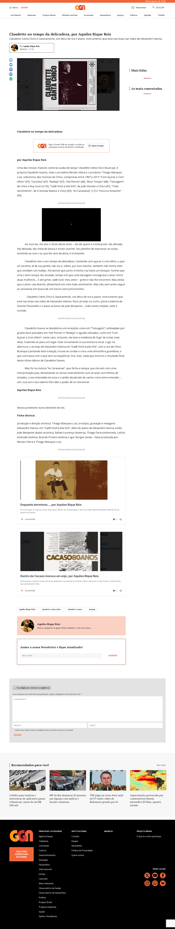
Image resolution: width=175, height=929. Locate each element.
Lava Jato (43, 878)
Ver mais (161, 765)
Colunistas (44, 845)
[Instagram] (147, 883)
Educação (43, 860)
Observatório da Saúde (50, 888)
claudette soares (75, 609)
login (23, 688)
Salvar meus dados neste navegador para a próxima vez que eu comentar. (44, 730)
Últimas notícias (69, 15)
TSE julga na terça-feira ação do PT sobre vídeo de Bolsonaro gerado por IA (106, 799)
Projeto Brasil (49, 15)
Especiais (31, 15)
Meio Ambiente (46, 883)
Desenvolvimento (47, 855)
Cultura (42, 850)
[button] (10, 60)
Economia (88, 15)
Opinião (147, 15)
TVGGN (161, 15)
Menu (15, 7)
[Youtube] (155, 875)
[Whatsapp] (155, 883)
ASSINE (24, 7)
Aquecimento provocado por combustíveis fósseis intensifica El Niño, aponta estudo (146, 800)
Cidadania (43, 841)
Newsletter (76, 845)
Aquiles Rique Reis (31, 46)
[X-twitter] (147, 875)
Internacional (45, 869)
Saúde (42, 911)
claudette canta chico (51, 609)
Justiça (120, 15)
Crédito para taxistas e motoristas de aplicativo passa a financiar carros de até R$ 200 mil (27, 800)
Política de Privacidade (82, 850)
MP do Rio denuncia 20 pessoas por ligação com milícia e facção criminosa (68, 799)
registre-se (44, 688)
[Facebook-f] (163, 875)
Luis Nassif (16, 15)
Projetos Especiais (47, 907)
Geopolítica (105, 15)
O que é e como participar (149, 836)
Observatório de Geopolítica (52, 892)
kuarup (92, 609)
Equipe (74, 841)
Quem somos (77, 855)
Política (133, 15)
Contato (75, 836)
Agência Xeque (46, 836)
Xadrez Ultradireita (48, 916)
